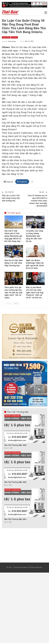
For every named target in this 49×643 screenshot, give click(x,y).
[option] (24, 470)
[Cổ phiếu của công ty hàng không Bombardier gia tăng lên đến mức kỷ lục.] (35, 222)
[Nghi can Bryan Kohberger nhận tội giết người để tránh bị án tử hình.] (35, 251)
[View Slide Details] (24, 4)
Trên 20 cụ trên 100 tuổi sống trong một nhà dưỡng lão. (11, 198)
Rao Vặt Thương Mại (12, 416)
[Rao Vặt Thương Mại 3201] (24, 503)
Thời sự (14, 37)
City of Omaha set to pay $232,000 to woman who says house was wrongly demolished (37, 200)
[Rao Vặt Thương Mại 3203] (24, 428)
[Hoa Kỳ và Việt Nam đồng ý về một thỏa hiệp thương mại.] (13, 251)
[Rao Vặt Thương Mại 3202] (24, 465)
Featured (6, 37)
